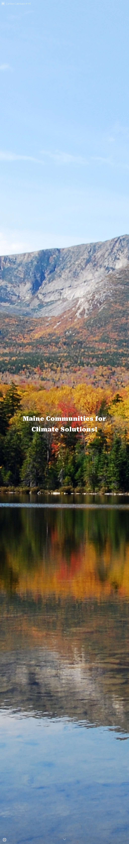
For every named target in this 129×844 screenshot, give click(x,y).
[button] (3, 3)
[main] (64, 422)
